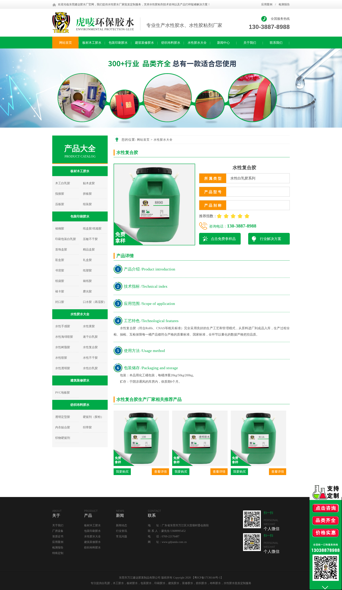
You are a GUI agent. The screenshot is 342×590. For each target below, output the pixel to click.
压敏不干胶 (90, 239)
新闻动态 (121, 525)
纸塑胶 (87, 270)
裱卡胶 (59, 291)
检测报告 (284, 4)
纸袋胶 (59, 281)
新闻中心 (223, 42)
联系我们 (276, 42)
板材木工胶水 (91, 42)
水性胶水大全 (197, 42)
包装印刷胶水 (118, 42)
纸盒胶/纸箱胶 (92, 228)
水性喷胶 (61, 357)
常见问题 (121, 536)
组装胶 (87, 204)
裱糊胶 (59, 228)
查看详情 (160, 471)
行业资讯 (121, 530)
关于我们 (249, 42)
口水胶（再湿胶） (95, 302)
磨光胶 (87, 291)
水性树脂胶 (62, 347)
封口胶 (59, 302)
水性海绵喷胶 (64, 336)
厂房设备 (57, 530)
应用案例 (266, 4)
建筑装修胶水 (144, 42)
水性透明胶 (62, 368)
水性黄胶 (89, 326)
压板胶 (59, 204)
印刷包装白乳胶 (65, 239)
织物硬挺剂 (62, 437)
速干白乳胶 (90, 336)
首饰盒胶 (61, 249)
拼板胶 (87, 193)
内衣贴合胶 (62, 427)
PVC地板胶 (62, 392)
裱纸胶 (87, 281)
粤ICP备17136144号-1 (207, 577)
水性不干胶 (90, 357)
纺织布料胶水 (170, 42)
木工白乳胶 (62, 183)
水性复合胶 (90, 347)
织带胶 (87, 427)
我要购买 (122, 471)
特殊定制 (57, 553)
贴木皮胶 (89, 183)
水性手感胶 (62, 326)
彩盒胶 (59, 260)
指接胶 (59, 193)
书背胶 (59, 270)
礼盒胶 (87, 260)
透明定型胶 (62, 416)
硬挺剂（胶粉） (93, 416)
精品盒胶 (89, 249)
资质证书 (57, 536)
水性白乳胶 (90, 368)
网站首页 (65, 42)
